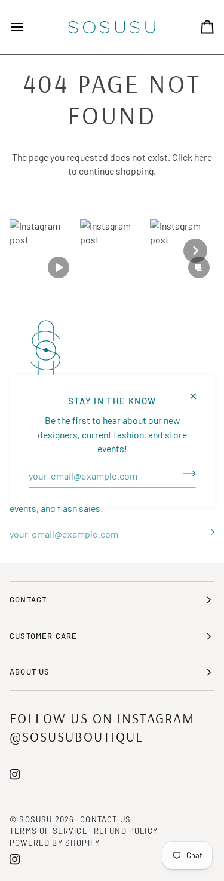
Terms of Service (49, 831)
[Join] (185, 473)
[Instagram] (15, 774)
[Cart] (196, 27)
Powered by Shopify (55, 843)
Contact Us (105, 819)
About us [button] (30, 671)
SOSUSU (35, 819)
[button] (42, 251)
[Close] (198, 390)
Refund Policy (126, 831)
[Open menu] (27, 27)
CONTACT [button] (28, 599)
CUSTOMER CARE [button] (43, 636)
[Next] (195, 251)
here (203, 157)
